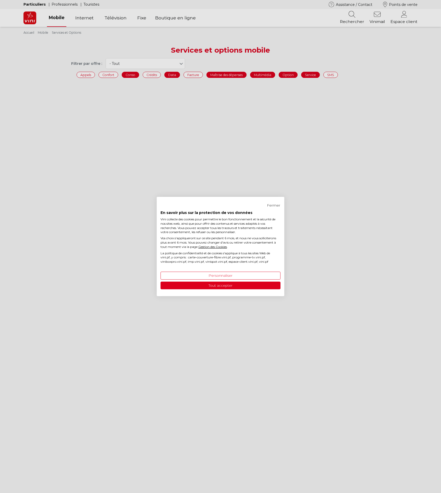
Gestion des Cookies (212, 247)
